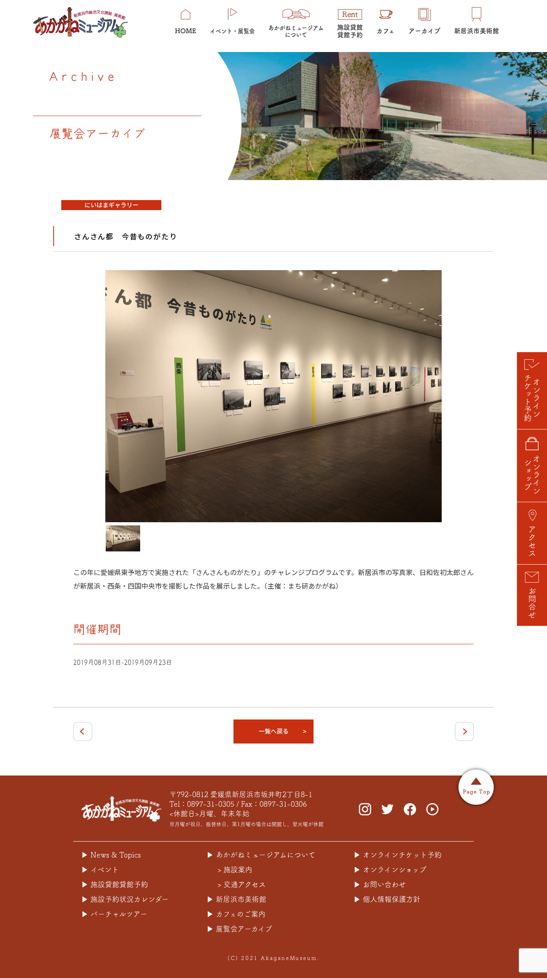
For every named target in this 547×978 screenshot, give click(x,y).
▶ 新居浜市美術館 (236, 899)
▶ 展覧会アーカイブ (239, 928)
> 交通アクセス (241, 884)
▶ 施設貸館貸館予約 (114, 884)
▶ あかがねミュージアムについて (261, 854)
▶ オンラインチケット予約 (398, 854)
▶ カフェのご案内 (236, 914)
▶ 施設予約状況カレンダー (125, 899)
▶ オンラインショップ (390, 869)
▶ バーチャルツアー (114, 914)
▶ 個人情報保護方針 (387, 899)
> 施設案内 (234, 869)
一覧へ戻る (274, 731)
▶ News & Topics (111, 854)
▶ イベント (100, 869)
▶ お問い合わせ (380, 884)
